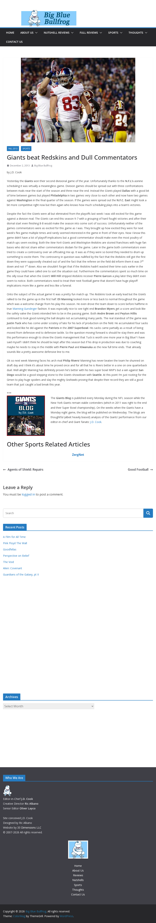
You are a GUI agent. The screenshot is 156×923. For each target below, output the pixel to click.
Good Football (138, 469)
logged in (28, 494)
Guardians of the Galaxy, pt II (21, 574)
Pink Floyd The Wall (15, 543)
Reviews (78, 875)
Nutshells (78, 880)
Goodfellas (9, 549)
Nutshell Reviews (56, 32)
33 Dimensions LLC (29, 827)
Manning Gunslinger (25, 308)
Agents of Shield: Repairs (25, 469)
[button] (35, 32)
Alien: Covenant (12, 568)
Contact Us (14, 42)
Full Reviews (89, 32)
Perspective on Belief (16, 555)
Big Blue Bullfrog (43, 165)
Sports (113, 32)
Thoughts (136, 32)
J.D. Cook (95, 422)
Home (10, 32)
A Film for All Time (14, 537)
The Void (8, 562)
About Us (26, 32)
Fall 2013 (13, 148)
